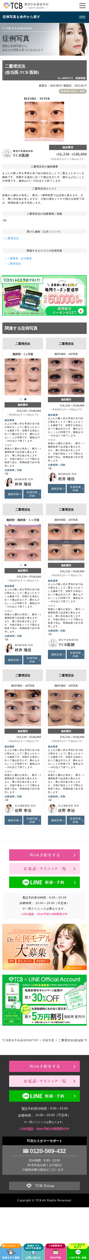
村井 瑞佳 (23, 484)
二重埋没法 (12, 238)
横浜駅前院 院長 (24, 479)
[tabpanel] (23, 375)
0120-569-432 (48, 1151)
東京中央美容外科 (23, 151)
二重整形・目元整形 (19, 258)
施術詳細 (13, 494)
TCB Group (44, 1186)
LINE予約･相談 (78, 1257)
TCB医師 (21, 155)
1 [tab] (21, 399)
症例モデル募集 (11, 1257)
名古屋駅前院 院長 (25, 805)
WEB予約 (55, 1257)
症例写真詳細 (32, 494)
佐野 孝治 (23, 810)
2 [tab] (25, 399)
